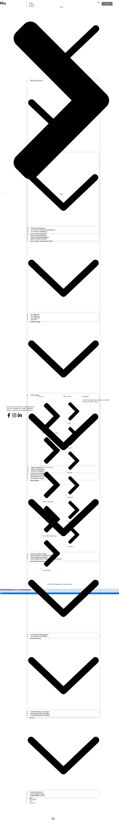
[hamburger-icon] (98, 2)
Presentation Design (37, 478)
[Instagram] (14, 415)
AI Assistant (32, 799)
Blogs (31, 798)
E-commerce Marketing (39, 232)
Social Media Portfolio (37, 796)
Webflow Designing (37, 471)
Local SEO (33, 320)
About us (31, 4)
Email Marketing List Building (39, 715)
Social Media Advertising (38, 636)
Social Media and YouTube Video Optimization (46, 559)
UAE (30, 801)
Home (31, 3)
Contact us (32, 803)
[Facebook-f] (9, 415)
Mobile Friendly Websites (38, 239)
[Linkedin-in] (19, 415)
